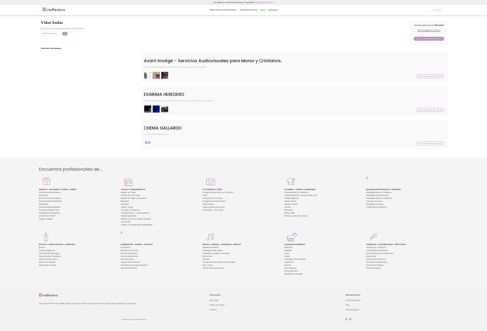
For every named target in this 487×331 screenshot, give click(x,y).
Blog (263, 10)
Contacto (213, 309)
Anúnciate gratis (352, 309)
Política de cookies (217, 305)
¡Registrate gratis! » (264, 2)
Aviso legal (213, 300)
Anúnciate (273, 10)
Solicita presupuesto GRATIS (429, 39)
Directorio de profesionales (223, 10)
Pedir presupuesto (249, 10)
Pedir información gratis (430, 76)
